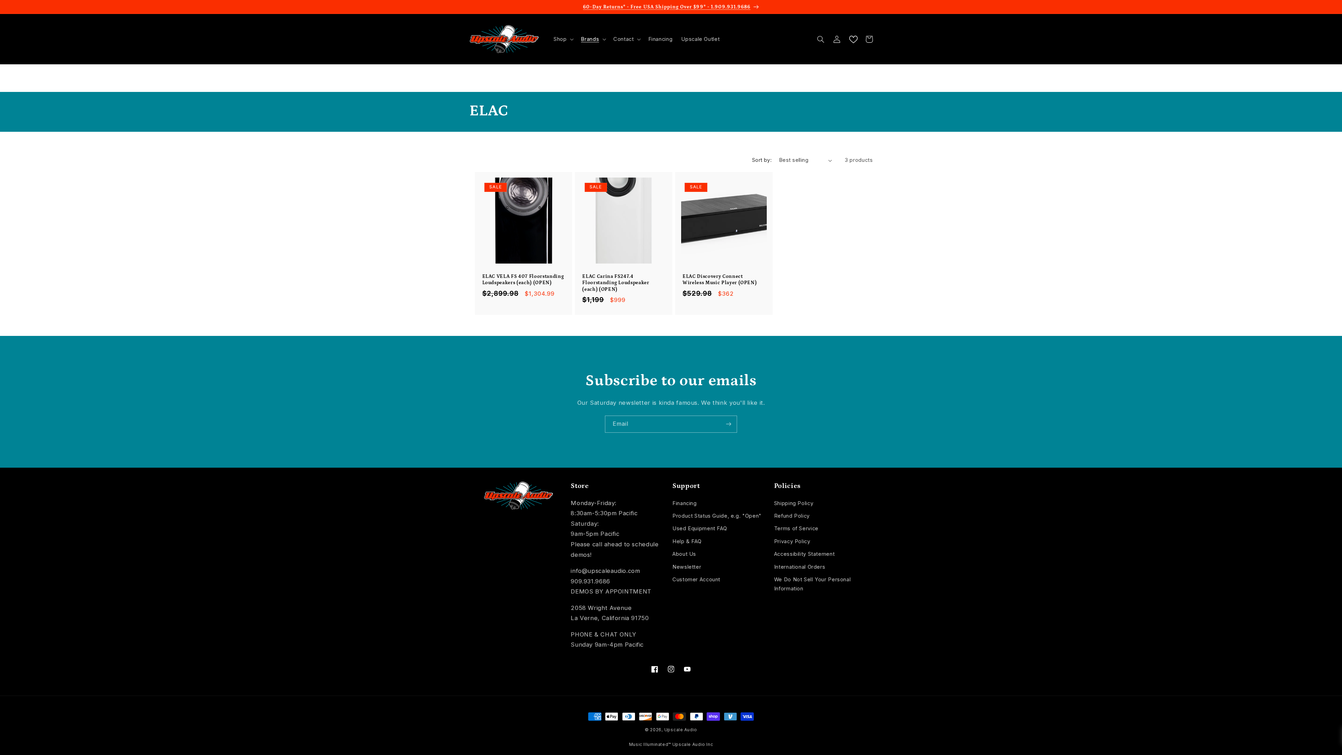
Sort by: (762, 160)
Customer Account (696, 579)
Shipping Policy (793, 503)
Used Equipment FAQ (699, 528)
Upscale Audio (681, 729)
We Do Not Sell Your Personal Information (812, 584)
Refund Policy (792, 516)
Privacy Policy (792, 541)
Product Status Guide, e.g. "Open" (717, 516)
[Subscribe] (729, 424)
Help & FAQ (686, 541)
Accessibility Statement (804, 554)
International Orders (799, 567)
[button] (562, 39)
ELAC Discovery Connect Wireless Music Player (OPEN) (720, 280)
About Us (684, 554)
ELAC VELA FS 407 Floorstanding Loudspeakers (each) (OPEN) (523, 280)
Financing (684, 503)
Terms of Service (796, 528)
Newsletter (686, 567)
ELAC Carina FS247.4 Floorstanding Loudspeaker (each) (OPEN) (615, 283)
